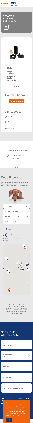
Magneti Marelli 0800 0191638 (7, 355)
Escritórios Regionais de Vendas (13, 388)
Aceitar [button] (9, 420)
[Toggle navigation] (29, 3)
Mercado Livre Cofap (16, 101)
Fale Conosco (7, 377)
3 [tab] (18, 86)
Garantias (6, 366)
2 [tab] (16, 86)
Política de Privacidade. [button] (13, 415)
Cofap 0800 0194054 (7, 344)
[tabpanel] (16, 73)
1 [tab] (14, 86)
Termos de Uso (27, 399)
